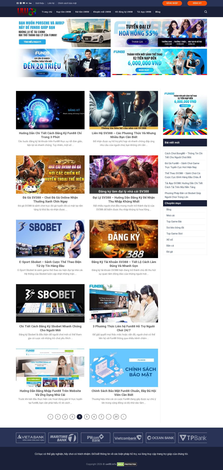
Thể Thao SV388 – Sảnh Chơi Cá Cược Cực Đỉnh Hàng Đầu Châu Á (183, 175)
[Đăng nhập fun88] (159, 63)
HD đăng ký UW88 (124, 12)
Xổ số (170, 239)
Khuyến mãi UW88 (102, 12)
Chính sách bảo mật (67, 3)
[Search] (205, 12)
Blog (157, 12)
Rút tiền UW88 (82, 12)
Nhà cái (171, 215)
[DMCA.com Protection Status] (127, 464)
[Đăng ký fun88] (185, 113)
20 (116, 416)
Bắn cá (170, 245)
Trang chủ (47, 12)
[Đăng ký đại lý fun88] (63, 33)
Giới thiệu (39, 3)
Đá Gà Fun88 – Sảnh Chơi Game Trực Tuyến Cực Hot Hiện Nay (182, 165)
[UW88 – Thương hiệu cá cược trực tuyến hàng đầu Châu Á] (26, 12)
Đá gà (170, 251)
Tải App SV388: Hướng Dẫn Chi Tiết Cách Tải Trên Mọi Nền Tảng (184, 185)
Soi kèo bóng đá (175, 227)
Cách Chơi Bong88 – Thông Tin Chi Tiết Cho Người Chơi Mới (183, 155)
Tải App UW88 (144, 12)
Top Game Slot (175, 233)
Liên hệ (51, 3)
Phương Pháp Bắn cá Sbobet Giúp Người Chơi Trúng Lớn (183, 195)
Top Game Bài (174, 221)
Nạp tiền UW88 (63, 12)
